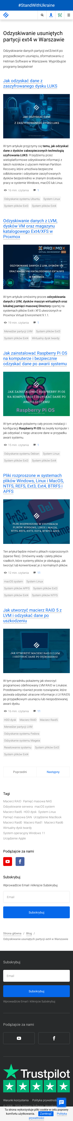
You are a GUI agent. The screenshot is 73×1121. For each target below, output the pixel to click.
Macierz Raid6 (53, 822)
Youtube (7, 861)
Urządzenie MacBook (47, 817)
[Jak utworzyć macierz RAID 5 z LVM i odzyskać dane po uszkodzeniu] (36, 651)
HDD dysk (10, 720)
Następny (53, 772)
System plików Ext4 (44, 206)
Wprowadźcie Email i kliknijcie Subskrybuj (29, 1001)
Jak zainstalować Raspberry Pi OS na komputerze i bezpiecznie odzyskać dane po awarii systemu (35, 358)
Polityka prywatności (45, 1100)
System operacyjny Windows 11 (24, 833)
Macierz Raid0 (12, 822)
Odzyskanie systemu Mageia (22, 740)
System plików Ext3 (16, 206)
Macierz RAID (28, 720)
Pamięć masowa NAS (37, 801)
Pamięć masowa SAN (17, 817)
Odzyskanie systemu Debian (21, 453)
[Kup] (59, 15)
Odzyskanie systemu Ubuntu (22, 199)
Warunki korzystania (16, 1100)
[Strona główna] (6, 15)
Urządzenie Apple (14, 838)
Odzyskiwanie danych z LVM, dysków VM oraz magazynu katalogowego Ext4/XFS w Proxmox (30, 228)
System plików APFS (17, 588)
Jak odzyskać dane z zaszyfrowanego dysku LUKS (30, 83)
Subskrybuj (36, 912)
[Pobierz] (50, 15)
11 (39, 572)
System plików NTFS (45, 595)
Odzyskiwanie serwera (18, 806)
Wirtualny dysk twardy (46, 338)
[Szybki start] (68, 15)
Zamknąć (46, 1113)
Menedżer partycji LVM (18, 331)
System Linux (51, 199)
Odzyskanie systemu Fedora (21, 733)
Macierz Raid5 (49, 720)
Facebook (20, 861)
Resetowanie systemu (17, 747)
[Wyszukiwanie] (42, 15)
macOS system (13, 581)
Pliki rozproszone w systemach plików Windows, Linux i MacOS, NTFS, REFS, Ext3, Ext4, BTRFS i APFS (33, 483)
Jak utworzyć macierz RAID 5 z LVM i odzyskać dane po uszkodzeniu (32, 615)
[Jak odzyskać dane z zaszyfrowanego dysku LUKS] (36, 116)
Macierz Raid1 (33, 822)
